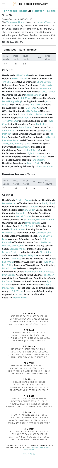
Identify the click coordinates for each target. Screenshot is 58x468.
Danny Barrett (9, 203)
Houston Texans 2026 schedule (29, 349)
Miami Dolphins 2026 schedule (29, 335)
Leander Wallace (18, 248)
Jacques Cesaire (10, 252)
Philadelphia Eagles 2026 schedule (29, 404)
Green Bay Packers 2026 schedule (29, 387)
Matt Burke (33, 206)
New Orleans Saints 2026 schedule (29, 420)
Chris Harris (46, 85)
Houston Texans (44, 11)
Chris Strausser (17, 229)
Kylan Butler (27, 114)
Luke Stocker (40, 114)
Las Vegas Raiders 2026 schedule (29, 373)
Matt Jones (31, 107)
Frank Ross (21, 213)
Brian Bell (41, 156)
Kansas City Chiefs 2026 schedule (29, 368)
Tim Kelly (6, 81)
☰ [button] (3, 3)
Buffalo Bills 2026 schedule (29, 332)
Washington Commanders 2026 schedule (29, 406)
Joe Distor (7, 281)
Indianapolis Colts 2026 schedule (29, 351)
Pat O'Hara (23, 117)
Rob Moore (26, 98)
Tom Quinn (7, 143)
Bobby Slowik (48, 203)
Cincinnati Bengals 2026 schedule (29, 319)
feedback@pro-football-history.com (38, 448)
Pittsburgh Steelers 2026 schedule (29, 324)
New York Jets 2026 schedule (29, 340)
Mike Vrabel (22, 75)
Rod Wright (8, 261)
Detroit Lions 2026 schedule (29, 384)
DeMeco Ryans (23, 200)
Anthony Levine (22, 143)
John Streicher (39, 159)
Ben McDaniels (23, 216)
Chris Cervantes (45, 271)
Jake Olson (49, 274)
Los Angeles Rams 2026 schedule (29, 434)
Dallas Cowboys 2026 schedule (29, 398)
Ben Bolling (7, 265)
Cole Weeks (17, 291)
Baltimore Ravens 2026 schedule (29, 316)
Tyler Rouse (34, 153)
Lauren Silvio (33, 163)
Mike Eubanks (9, 268)
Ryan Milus (49, 261)
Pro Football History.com (33, 4)
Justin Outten (45, 88)
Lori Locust (49, 137)
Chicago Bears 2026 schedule (29, 382)
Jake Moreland (44, 232)
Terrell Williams (20, 78)
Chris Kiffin (45, 252)
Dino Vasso (15, 258)
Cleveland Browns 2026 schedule (29, 321)
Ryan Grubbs (8, 274)
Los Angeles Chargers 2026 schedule (29, 371)
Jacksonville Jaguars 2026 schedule (29, 354)
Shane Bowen (44, 81)
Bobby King (42, 124)
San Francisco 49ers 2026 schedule (29, 436)
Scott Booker (25, 127)
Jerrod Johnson (32, 222)
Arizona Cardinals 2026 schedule (29, 431)
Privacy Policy (29, 454)
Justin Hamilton (10, 140)
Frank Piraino (24, 146)
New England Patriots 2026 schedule (29, 338)
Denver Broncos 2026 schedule (29, 365)
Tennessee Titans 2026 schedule (29, 357)
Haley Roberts (31, 150)
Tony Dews (34, 104)
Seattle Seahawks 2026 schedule (29, 439)
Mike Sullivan (32, 111)
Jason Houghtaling (11, 101)
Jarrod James (18, 245)
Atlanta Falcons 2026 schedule (29, 415)
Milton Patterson (44, 166)
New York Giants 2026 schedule (29, 401)
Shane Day (44, 235)
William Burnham (45, 219)
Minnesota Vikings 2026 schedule (29, 390)
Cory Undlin (29, 209)
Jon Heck (19, 294)
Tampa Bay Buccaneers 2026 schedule (29, 423)
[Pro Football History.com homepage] (15, 3)
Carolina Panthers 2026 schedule (29, 417)
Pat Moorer (30, 271)
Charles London (47, 91)
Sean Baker (29, 219)
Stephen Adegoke (28, 255)
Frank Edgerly (20, 297)
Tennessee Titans (15, 11)
